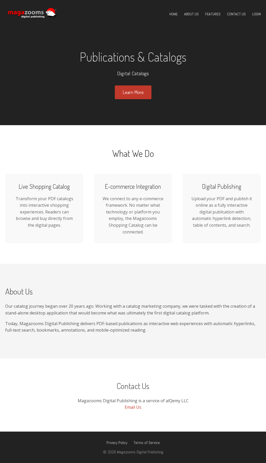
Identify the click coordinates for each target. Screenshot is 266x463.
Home (173, 14)
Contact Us (236, 14)
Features (213, 14)
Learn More (133, 92)
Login (256, 14)
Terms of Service (147, 442)
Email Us (133, 407)
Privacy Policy (117, 442)
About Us (191, 14)
